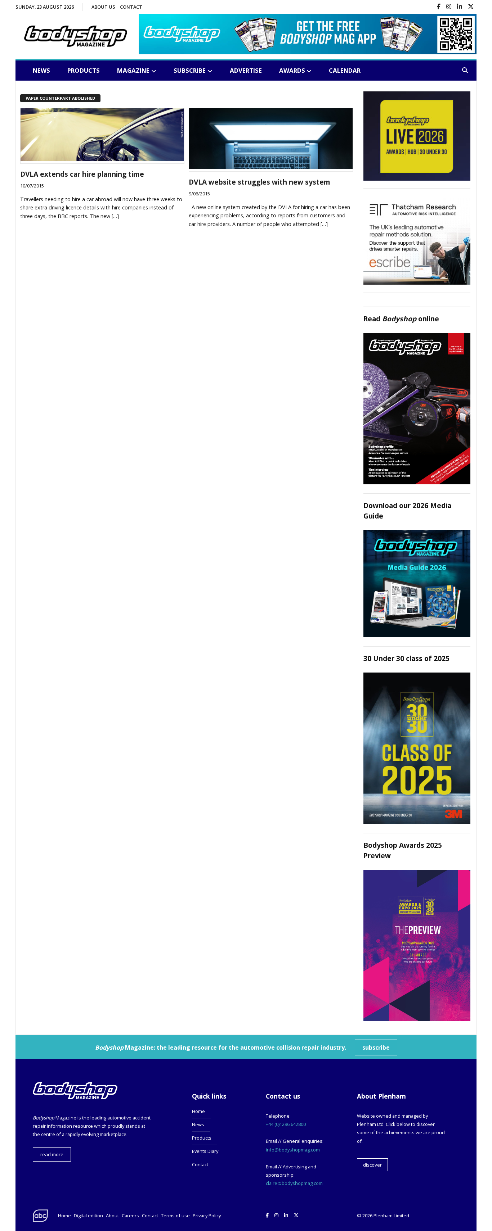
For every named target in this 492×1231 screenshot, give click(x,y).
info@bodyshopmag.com (293, 1149)
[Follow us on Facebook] (438, 7)
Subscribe (190, 70)
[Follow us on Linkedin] (459, 7)
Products (83, 70)
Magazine (133, 70)
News (41, 70)
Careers (130, 1215)
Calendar (345, 70)
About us (103, 7)
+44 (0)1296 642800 (286, 1124)
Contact (131, 7)
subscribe (376, 1047)
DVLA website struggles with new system (259, 182)
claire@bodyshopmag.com (294, 1183)
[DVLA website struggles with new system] (271, 167)
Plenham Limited (391, 1215)
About (112, 1215)
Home (198, 1111)
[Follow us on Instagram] (448, 7)
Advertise (246, 70)
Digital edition (88, 1215)
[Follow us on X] (471, 7)
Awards (292, 70)
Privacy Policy (207, 1215)
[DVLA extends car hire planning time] (102, 159)
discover (372, 1165)
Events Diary (205, 1151)
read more (51, 1154)
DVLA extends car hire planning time (82, 174)
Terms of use (175, 1215)
